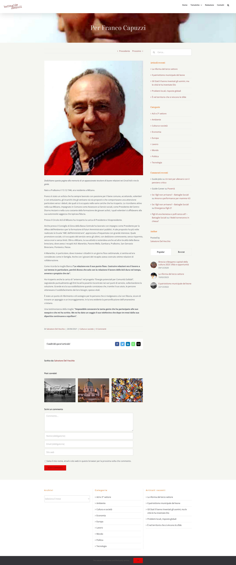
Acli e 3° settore (159, 113)
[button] (228, 5)
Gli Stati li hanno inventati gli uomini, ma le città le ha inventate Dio (93, 384)
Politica (155, 156)
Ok (138, 560)
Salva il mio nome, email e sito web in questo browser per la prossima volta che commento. (89, 461)
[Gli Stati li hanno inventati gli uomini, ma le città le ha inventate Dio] (93, 390)
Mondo (155, 150)
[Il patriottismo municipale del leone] (59, 390)
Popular (161, 252)
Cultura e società (87, 329)
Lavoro (155, 144)
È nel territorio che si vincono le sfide (169, 97)
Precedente (124, 51)
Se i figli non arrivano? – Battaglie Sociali (170, 194)
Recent (181, 252)
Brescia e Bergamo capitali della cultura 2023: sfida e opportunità (173, 263)
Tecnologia (157, 162)
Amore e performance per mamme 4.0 (172, 198)
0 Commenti (101, 329)
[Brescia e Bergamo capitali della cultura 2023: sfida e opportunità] (153, 263)
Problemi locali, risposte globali (127, 386)
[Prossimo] (141, 390)
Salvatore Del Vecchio (56, 329)
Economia (156, 132)
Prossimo (136, 51)
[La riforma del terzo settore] (153, 274)
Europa (155, 138)
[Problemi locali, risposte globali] (127, 390)
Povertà (171, 188)
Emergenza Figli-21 (163, 208)
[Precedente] (46, 390)
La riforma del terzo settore (164, 69)
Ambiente (156, 119)
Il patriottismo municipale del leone (60, 386)
